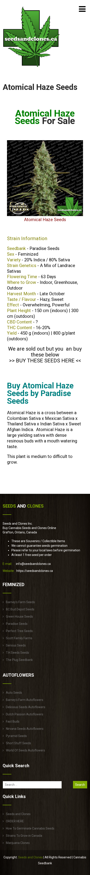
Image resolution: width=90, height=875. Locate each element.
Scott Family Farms (19, 638)
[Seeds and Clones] (31, 69)
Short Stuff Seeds (18, 743)
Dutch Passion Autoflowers (24, 714)
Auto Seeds (14, 692)
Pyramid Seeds (16, 736)
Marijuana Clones (18, 843)
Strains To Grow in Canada (24, 835)
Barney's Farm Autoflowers (24, 700)
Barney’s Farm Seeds (20, 602)
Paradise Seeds (17, 623)
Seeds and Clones (18, 814)
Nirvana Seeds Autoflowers (24, 728)
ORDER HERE (15, 821)
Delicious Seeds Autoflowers (25, 707)
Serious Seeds (16, 645)
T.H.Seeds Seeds (17, 652)
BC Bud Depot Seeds (20, 609)
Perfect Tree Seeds (19, 631)
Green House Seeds (19, 616)
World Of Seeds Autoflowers (25, 750)
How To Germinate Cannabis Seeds (30, 828)
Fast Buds (12, 721)
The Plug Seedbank (19, 660)
